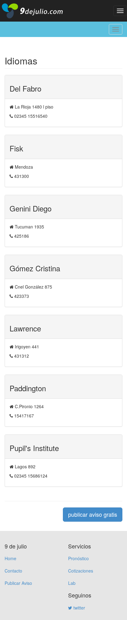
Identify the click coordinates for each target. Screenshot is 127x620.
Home (10, 558)
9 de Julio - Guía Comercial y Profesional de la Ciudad (37, 10)
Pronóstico (78, 558)
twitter (78, 608)
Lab (72, 583)
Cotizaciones (80, 571)
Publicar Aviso (18, 583)
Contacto (13, 571)
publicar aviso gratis (92, 514)
